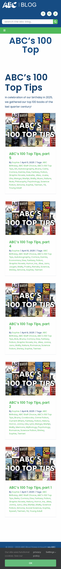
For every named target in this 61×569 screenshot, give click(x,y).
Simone (21, 184)
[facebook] (43, 13)
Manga (17, 178)
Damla (21, 172)
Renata (36, 266)
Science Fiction (28, 430)
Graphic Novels (17, 175)
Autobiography (26, 168)
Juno (46, 263)
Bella (17, 498)
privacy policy (37, 554)
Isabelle (30, 175)
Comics (13, 172)
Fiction (44, 172)
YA (44, 184)
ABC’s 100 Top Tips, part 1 (30, 487)
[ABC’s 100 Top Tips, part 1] (30, 463)
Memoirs (20, 427)
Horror (12, 423)
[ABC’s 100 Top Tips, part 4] (30, 218)
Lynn (31, 423)
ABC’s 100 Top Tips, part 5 (29, 155)
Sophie (16, 162)
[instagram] (49, 13)
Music (40, 178)
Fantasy (35, 172)
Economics (15, 260)
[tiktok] (55, 13)
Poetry (27, 266)
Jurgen (13, 266)
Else (28, 172)
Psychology (33, 181)
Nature (47, 178)
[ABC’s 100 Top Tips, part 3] (30, 300)
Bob (16, 338)
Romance (35, 345)
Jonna (47, 342)
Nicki (11, 181)
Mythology (31, 427)
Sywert (12, 511)
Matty (33, 178)
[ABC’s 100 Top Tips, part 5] (30, 130)
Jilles (38, 175)
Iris (35, 263)
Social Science (33, 508)
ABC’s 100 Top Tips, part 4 (29, 244)
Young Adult (15, 187)
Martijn (25, 178)
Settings (50, 552)
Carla (45, 168)
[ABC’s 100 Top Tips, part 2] (30, 378)
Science (45, 266)
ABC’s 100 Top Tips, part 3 (29, 326)
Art (15, 168)
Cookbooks (27, 417)
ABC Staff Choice (27, 165)
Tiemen (38, 184)
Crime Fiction (41, 417)
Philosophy (21, 181)
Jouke (45, 175)
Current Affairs (16, 420)
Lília (11, 178)
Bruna (38, 168)
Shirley (12, 269)
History (45, 420)
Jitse (40, 263)
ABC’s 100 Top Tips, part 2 (29, 404)
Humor (29, 263)
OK (30, 563)
